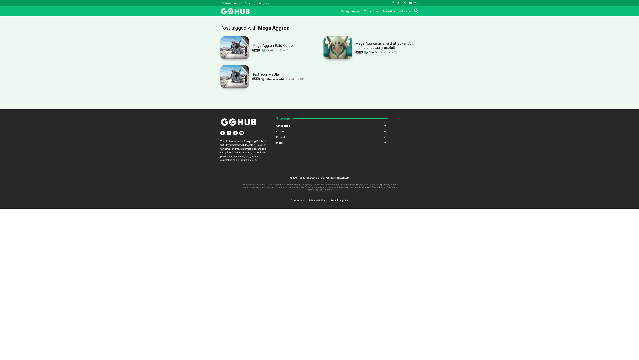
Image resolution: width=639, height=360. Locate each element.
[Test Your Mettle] (234, 76)
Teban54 (373, 52)
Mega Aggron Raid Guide (272, 46)
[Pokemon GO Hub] (235, 11)
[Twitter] (404, 3)
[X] (235, 133)
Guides (256, 50)
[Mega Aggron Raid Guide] (234, 47)
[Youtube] (410, 3)
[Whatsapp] (416, 3)
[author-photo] (264, 50)
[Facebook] (393, 3)
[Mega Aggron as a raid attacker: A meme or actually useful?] (337, 47)
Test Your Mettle (265, 74)
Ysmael (270, 50)
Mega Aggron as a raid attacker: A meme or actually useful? (383, 45)
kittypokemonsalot (275, 79)
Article (359, 52)
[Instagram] (399, 3)
